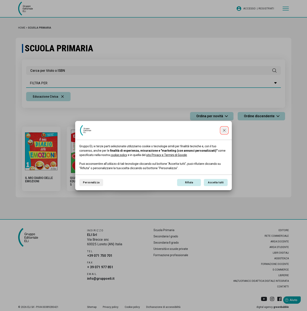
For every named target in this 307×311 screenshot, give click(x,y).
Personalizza (91, 182)
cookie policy (118, 155)
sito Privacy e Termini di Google (166, 155)
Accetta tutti (215, 182)
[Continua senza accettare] (224, 130)
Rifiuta (189, 182)
